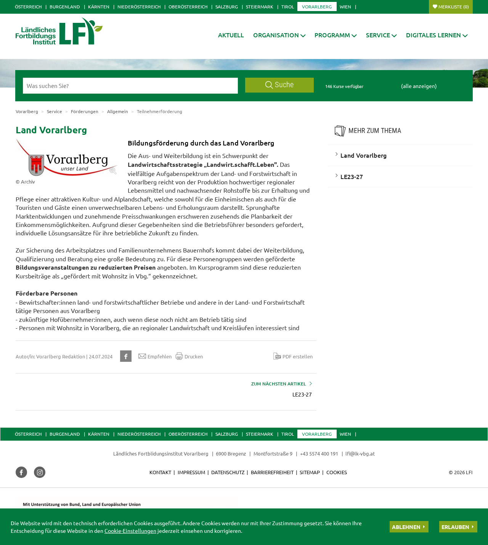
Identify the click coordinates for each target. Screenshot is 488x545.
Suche (284, 84)
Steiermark (259, 6)
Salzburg (226, 6)
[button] (279, 35)
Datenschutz (227, 472)
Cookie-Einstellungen (130, 530)
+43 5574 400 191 (319, 453)
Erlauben (455, 526)
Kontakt (160, 472)
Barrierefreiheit (272, 472)
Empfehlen (160, 356)
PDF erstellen (298, 356)
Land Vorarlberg (363, 155)
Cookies (336, 472)
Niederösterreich (139, 6)
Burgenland (65, 6)
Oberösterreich (188, 6)
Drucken (194, 356)
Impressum (191, 472)
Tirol (287, 6)
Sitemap (310, 472)
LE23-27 (351, 176)
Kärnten (98, 6)
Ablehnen (406, 526)
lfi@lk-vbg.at (360, 453)
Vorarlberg (317, 6)
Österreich (28, 6)
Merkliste (453, 6)
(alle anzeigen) (419, 85)
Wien (345, 6)
